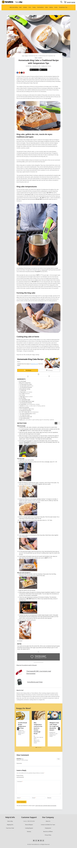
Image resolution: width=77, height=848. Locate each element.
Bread (36, 57)
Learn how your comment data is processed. (45, 805)
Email (34, 797)
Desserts (40, 57)
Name (19, 797)
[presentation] (22, 715)
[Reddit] (19, 73)
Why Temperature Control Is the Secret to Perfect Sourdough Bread (38, 728)
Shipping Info (10, 824)
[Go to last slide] (18, 728)
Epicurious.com (34, 363)
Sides (46, 7)
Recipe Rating (20, 775)
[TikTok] (43, 841)
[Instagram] (36, 841)
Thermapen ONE (29, 194)
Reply (58, 758)
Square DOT (45, 270)
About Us (48, 821)
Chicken (25, 7)
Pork (30, 7)
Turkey (34, 7)
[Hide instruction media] (58, 423)
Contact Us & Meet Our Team (48, 824)
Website (49, 797)
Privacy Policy (48, 835)
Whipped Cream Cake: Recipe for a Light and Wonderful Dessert (54, 726)
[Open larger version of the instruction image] (39, 451)
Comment (20, 781)
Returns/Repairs (29, 824)
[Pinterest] (24, 73)
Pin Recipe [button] (50, 370)
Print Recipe (44, 69)
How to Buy (10, 821)
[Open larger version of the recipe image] (52, 363)
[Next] (59, 728)
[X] (22, 73)
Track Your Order (10, 828)
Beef (20, 7)
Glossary (29, 831)
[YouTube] (38, 841)
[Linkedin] (41, 841)
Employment (48, 828)
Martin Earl (20, 690)
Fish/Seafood (40, 7)
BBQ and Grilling (14, 7)
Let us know (38, 657)
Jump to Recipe (34, 69)
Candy (55, 7)
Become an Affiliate (48, 831)
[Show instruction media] (56, 423)
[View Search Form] (61, 2)
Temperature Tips (63, 7)
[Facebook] (17, 73)
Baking (51, 7)
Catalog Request (29, 828)
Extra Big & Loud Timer (35, 682)
